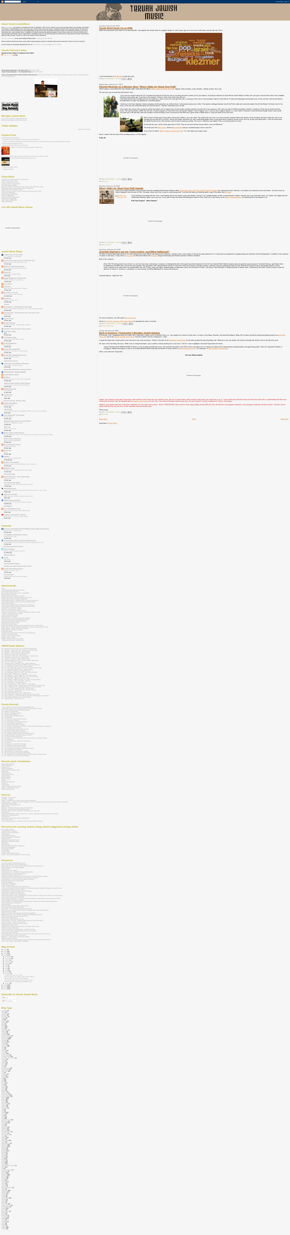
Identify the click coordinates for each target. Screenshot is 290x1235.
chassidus (4, 1038)
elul (2, 1072)
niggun (3, 1137)
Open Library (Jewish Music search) (12, 919)
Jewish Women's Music (11, 374)
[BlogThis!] (124, 79)
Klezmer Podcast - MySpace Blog (14, 401)
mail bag (4, 1128)
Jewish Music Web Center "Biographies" (13, 894)
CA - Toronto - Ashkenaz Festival (11, 713)
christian (4, 1044)
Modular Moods (6, 777)
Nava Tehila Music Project (12, 444)
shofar (3, 1196)
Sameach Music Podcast (12, 563)
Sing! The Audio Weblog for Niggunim (13, 846)
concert (3, 1053)
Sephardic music (9, 468)
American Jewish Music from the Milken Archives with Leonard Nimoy (26, 529)
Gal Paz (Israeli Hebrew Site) (10, 770)
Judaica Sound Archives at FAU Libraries (17, 383)
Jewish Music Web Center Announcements (17, 369)
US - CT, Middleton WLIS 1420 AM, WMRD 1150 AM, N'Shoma (20, 665)
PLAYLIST (35, 70)
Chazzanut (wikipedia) (8, 192)
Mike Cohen (162, 127)
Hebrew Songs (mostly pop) (10, 832)
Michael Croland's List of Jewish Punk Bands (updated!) (18, 913)
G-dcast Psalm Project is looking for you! (23, 158)
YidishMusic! (8, 506)
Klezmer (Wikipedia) (7, 195)
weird (3, 1223)
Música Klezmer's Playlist (9, 616)
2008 (5, 987)
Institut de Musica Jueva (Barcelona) (12, 880)
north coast (4, 1140)
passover (4, 1146)
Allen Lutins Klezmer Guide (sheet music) (14, 864)
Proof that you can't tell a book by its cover (15, 262)
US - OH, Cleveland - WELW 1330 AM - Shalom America (18, 690)
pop (2, 1158)
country (3, 1059)
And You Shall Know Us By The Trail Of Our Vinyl (19, 260)
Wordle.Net (118, 76)
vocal (3, 1220)
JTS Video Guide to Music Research (12, 907)
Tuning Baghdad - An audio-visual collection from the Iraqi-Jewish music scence (26, 933)
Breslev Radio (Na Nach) (9, 594)
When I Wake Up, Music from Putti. (171, 131)
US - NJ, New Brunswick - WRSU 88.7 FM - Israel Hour (18, 684)
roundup (4, 1181)
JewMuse (7, 377)
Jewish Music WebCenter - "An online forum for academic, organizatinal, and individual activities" (31, 898)
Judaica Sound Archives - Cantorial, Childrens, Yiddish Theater (20, 612)
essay (3, 1075)
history (3, 1099)
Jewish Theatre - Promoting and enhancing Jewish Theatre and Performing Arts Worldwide (29, 901)
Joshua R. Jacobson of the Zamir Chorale (119, 321)
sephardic (4, 1190)
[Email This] (122, 79)
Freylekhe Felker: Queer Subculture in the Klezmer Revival (19, 877)
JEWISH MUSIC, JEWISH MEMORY (15, 372)
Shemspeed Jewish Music (9, 925)
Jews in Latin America (141, 401)
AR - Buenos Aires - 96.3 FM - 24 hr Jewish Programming (18, 648)
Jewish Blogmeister (10, 343)
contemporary (5, 1056)
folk (106, 244)
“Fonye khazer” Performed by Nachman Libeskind (17, 502)
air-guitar (4, 1013)
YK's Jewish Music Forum (12, 509)
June (6, 966)
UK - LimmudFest (6, 717)
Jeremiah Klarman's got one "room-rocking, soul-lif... (19, 980)
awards (3, 1021)
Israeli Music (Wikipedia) (9, 198)
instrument (4, 1103)
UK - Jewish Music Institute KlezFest (12, 716)
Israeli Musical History (8, 885)
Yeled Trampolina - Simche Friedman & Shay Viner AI (18, 496)
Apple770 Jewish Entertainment (14, 266)
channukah (4, 1037)
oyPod (6, 557)
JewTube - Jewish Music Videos (11, 609)
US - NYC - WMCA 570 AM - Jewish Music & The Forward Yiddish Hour (23, 685)
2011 (5, 953)
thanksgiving (5, 1206)
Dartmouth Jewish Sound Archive (11, 875)
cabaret (3, 1031)
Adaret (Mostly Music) (8, 764)
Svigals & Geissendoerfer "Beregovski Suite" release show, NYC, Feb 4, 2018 (25, 490)
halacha (3, 1092)
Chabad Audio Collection (9, 831)
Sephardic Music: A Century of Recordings (14, 923)
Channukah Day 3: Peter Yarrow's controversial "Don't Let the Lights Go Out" (24, 156)
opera (3, 1142)
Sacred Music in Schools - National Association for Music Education (22, 920)
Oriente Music (5, 779)
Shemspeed (5, 784)
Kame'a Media (5, 776)
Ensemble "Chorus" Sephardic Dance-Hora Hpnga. (18, 470)
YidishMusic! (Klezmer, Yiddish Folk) (12, 640)
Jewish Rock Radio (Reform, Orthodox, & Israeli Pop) (17, 605)
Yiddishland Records (7, 789)
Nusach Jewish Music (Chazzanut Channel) (14, 619)
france (3, 1083)
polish (3, 1155)
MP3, (30, 70)
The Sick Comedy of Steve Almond (13, 280)
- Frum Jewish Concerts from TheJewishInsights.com (17, 707)
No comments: (119, 323)
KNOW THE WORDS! (10, 403)
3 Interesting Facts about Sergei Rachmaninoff (16, 385)
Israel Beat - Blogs (10, 331)
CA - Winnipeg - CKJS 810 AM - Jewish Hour (15, 657)
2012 (5, 951)
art (2, 1019)
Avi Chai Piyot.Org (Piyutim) (9, 591)
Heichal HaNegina (9, 323)
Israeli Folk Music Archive (9, 803)
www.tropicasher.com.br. (188, 348)
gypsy (3, 1090)
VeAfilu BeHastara (9, 405)
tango (3, 1202)
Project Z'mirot (5, 838)
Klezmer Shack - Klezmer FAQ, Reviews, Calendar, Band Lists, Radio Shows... (25, 910)
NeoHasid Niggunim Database (10, 837)
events (3, 1077)
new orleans (5, 1134)
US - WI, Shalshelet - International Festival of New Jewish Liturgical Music (24, 754)
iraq (2, 1111)
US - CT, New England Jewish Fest (12, 723)
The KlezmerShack (10, 488)
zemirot (3, 1229)
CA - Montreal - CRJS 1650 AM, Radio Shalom (15, 653)
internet (3, 1106)
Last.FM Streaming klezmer (9, 615)
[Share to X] (126, 79)
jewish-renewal (6, 1120)
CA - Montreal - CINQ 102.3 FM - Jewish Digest (15, 651)
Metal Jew (7, 427)
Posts (6, 998)
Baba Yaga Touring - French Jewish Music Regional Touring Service (22, 866)
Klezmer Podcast (9, 555)
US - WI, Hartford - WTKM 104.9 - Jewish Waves (16, 697)
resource (4, 1176)
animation (4, 1016)
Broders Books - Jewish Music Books (12, 867)
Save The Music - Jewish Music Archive (13, 922)
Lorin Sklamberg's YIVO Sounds (14, 415)
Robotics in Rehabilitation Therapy (13, 422)
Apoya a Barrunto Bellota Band (12, 440)
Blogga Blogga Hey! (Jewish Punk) (15, 278)
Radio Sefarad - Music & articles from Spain (14, 628)
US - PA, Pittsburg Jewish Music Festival (13, 745)
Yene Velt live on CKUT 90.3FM (12, 458)
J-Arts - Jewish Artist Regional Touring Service (15, 886)
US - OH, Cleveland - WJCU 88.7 (11, 691)
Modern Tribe (5, 806)
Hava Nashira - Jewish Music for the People (18, 307)
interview (4, 1108)
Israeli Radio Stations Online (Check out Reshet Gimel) (18, 602)
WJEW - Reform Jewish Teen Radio (12, 638)
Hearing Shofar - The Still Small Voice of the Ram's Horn (22, 313)
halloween (4, 1093)
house (3, 1100)
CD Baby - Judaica (7, 799)
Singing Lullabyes (8, 169)
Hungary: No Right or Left (11, 300)
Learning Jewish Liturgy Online (11, 184)
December (8, 956)
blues (3, 1025)
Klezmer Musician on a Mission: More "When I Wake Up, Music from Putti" (137, 86)
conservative (5, 1055)
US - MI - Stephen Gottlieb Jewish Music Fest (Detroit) (17, 733)
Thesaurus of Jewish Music (9, 932)
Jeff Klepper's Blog (10, 337)
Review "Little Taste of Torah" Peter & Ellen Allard (17, 379)
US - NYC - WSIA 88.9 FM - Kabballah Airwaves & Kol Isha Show (21, 687)
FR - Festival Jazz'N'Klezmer (10, 714)
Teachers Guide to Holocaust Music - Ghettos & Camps (18, 929)
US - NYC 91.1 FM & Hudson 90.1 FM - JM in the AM (17, 688)
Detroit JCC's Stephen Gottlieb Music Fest (14, 118)
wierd (3, 1224)
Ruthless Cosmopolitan (11, 462)
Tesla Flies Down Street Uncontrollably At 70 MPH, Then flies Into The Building (25, 411)
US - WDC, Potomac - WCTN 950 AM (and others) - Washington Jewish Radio (25, 695)
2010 (5, 955)
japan (3, 1117)
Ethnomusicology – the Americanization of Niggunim (17, 188)
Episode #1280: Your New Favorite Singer (15, 576)
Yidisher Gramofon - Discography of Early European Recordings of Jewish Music (26, 939)
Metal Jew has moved (10, 428)
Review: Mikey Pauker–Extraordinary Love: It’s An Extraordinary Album (23, 308)
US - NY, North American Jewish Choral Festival (16, 741)
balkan (3, 1022)
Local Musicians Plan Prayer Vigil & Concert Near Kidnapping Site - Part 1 (24, 542)
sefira (3, 1189)
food (2, 1081)
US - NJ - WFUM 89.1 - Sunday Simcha (13, 682)
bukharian (4, 1030)
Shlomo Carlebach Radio (9, 634)
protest (3, 1161)
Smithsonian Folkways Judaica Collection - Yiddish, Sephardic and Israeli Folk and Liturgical (29, 813)
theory (3, 1209)
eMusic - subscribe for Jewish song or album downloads (18, 800)
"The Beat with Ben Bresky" (44, 38)
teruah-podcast (6, 1205)
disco (3, 1065)
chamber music (6, 1036)
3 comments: (117, 78)
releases (4, 1174)
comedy (3, 1050)
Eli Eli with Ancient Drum (10, 167)
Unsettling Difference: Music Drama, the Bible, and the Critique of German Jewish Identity (28, 434)
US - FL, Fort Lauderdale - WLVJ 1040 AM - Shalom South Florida (21, 667)
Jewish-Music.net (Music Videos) (11, 607)
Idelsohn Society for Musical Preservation (17, 329)
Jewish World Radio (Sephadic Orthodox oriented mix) (18, 606)
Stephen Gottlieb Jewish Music (124, 337)
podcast (3, 1150)
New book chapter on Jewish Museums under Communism (20, 464)
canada (3, 1033)
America (4, 1015)
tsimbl (3, 1212)
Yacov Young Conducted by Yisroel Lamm (15, 268)
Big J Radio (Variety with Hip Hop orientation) (15, 593)
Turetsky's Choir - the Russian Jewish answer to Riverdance (21, 139)
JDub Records (5, 773)
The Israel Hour (9, 574)
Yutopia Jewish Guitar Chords (10, 853)
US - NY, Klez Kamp (7, 739)
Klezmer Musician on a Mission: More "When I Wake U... (20, 976)
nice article (129, 256)
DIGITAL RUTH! (8, 417)
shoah (3, 1195)
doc (2, 1066)
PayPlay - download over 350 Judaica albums (15, 809)
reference (4, 1171)
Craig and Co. (5, 767)
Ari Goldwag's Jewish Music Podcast (16, 534)
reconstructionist (6, 1170)
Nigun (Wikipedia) (7, 201)
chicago (3, 1040)
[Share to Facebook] (129, 79)
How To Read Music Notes (11, 357)
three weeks (5, 1211)
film (2, 1078)
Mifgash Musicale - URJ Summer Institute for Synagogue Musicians (22, 914)
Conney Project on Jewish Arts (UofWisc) (14, 873)
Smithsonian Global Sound (9, 815)
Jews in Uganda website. (233, 197)
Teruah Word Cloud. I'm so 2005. (116, 28)
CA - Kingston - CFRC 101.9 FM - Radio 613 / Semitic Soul (19, 650)
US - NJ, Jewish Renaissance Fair (11, 736)
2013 (5, 949)
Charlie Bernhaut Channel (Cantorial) (13, 596)
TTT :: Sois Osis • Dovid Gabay (12, 256)
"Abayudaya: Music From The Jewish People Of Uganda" (198, 190)
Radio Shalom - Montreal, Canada (12, 630)
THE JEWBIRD (8, 390)
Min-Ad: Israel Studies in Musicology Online (14, 916)
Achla (3, 588)
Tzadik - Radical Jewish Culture (11, 786)
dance (3, 1064)
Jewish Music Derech (11, 361)
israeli (3, 1114)
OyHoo (3, 780)
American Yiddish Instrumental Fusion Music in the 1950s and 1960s (22, 186)
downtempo (5, 1069)
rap (2, 1168)
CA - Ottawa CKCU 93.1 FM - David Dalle (14, 654)
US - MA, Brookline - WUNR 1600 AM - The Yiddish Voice (19, 675)
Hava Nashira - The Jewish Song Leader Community (17, 879)
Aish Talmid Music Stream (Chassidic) (13, 590)
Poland (3, 1153)
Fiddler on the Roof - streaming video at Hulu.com (16, 597)
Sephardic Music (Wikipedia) (10, 197)
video (107, 181)
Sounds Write (5, 816)
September (8, 961)
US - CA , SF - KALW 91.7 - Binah (11, 662)
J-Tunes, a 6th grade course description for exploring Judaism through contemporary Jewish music (31, 888)
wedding (4, 1221)
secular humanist (6, 1187)
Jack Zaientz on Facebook (40, 44)
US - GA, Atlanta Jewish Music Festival (13, 724)
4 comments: (117, 412)
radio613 (7, 456)
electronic (4, 1071)
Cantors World (5, 869)
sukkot (3, 1201)
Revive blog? (7, 345)
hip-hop (3, 1097)
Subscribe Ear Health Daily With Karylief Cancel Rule (18, 484)
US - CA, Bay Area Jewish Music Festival (13, 719)
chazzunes (7, 286)
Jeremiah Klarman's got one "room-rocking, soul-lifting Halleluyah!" (134, 251)
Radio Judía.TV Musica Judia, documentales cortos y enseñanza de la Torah (24, 627)
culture (3, 1062)
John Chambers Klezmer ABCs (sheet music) (15, 905)
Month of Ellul (7, 314)
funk (2, 1084)
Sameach (4, 783)
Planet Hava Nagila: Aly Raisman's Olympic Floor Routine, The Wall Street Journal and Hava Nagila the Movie (36, 141)
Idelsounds (4, 771)
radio (3, 1167)
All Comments (8, 1001)
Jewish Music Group (7, 774)
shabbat (3, 1192)
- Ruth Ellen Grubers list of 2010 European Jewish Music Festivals (21, 708)
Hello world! (7, 559)
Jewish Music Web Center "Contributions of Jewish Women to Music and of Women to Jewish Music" (32, 895)
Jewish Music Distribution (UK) (10, 805)
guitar (3, 1089)
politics (3, 1156)
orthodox (4, 1145)
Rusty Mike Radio (6, 631)
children (3, 1041)
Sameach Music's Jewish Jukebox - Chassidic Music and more (20, 811)
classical (108, 325)
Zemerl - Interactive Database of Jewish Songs (15, 854)
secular (3, 1186)
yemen (3, 1226)
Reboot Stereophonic (8, 781)
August (7, 963)
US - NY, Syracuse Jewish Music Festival (13, 744)
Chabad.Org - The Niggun (9, 870)
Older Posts (285, 419)
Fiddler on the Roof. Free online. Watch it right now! (26, 147)
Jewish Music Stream (7, 603)
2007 (5, 988)
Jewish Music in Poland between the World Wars (16, 891)
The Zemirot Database (8, 847)
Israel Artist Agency (7, 882)
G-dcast (6, 304)
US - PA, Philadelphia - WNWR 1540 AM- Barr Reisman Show (20, 694)
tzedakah (4, 1215)
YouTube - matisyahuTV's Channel (15, 514)
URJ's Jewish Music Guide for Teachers (13, 935)
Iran (2, 1109)
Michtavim (154, 256)
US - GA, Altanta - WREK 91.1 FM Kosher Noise (16, 670)
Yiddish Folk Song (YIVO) (9, 181)
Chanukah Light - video (10, 536)
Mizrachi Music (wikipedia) (9, 194)
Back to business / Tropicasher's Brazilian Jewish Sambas (129, 333)
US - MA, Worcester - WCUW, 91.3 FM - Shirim (15, 678)
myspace (4, 1133)
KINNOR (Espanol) (10, 389)
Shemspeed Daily (9, 474)
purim (3, 1164)
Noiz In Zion (7, 450)
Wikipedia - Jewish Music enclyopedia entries (15, 936)
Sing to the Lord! (130, 318)
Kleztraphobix (177, 127)
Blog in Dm (7, 272)
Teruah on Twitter (56, 44)
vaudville (4, 1217)
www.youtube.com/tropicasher (218, 348)
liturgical (4, 1127)
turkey (3, 1214)
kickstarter (4, 1121)
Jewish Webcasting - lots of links (11, 903)
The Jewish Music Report (12, 482)
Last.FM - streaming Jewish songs (11, 613)
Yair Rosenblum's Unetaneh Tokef (11, 143)
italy (2, 1115)
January (7, 983)
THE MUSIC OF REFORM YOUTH (11, 189)
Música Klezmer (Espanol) (12, 438)
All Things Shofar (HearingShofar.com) (13, 863)
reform (3, 1173)
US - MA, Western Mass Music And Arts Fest (14, 732)
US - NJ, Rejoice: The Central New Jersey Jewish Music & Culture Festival (24, 738)
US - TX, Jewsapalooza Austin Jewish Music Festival (17, 748)
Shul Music (4, 843)
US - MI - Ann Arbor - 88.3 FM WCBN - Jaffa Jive (16, 681)
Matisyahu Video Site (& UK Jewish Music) (17, 421)
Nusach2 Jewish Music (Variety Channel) (14, 621)
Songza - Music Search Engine (11, 635)
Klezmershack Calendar (8, 911)
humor (3, 1102)
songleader (4, 1198)
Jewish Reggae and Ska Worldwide (12, 900)
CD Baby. (228, 192)
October (7, 960)
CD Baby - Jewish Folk (8, 797)
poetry (3, 1152)
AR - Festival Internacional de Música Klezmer (15, 710)
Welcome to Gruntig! (10, 494)
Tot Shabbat (5, 850)
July (6, 965)
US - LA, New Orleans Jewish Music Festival (15, 729)
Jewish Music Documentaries (10, 138)
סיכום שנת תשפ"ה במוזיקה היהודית (13, 294)
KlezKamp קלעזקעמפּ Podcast (13, 546)
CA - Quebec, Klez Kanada (9, 711)
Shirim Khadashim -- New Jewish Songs (16, 476)
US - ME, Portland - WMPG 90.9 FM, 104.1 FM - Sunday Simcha (21, 679)
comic (3, 1052)
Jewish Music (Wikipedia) (9, 200)
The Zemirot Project (7, 848)
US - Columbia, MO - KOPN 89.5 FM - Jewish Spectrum (18, 663)
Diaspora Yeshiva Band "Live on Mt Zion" (15, 145)
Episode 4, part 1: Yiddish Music (12, 530)
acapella (4, 1010)
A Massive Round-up (9, 478)
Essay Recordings (7, 768)
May (6, 968)
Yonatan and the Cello (10, 446)
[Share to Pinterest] (131, 79)
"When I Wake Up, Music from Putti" (163, 89)
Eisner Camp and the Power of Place (14, 339)
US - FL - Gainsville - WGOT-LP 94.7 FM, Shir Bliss (16, 666)
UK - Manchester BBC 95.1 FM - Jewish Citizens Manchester (20, 660)
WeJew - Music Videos (8, 637)
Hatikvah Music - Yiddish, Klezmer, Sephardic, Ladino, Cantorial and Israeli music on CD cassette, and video (34, 802)
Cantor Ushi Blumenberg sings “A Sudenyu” (16, 288)
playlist (3, 1149)
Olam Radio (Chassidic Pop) (10, 622)
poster (3, 1159)
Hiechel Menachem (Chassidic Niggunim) (14, 599)
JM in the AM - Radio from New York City (13, 610)
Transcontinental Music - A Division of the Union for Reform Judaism (22, 821)
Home (194, 419)
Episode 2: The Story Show (11, 570)
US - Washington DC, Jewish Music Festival (14, 751)
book (3, 1027)
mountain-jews (6, 1131)
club (2, 1047)
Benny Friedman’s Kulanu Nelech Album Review (17, 510)
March (7, 971)
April (6, 970)
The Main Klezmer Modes (9, 185)
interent (3, 1105)
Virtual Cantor (5, 851)
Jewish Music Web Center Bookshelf (12, 897)
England (4, 1074)
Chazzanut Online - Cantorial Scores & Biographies (17, 872)
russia (3, 1183)
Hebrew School (9, 318)
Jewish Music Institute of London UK (12, 892)
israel (3, 1112)
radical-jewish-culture (8, 1165)
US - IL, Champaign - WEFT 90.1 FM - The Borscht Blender (19, 672)
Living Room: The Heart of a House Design (15, 351)
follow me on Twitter (84, 129)
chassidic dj (8, 284)
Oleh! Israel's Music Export (9, 917)
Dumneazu (7, 298)
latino (3, 1124)
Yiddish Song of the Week (12, 500)
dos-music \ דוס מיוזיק (11, 292)
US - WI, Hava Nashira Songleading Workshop (15, 752)
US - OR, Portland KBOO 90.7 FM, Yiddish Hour (16, 693)
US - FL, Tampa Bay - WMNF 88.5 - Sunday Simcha (17, 669)
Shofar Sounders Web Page (10, 928)
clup (2, 1049)
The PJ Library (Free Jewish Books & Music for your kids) (18, 931)
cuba (3, 1061)
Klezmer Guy (8, 395)
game (3, 1086)
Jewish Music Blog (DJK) (12, 349)
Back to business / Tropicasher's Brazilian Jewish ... (19, 981)
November (8, 958)
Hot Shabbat (5, 834)
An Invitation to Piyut (7, 829)
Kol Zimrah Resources (8, 835)
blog (2, 1024)
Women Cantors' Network (9, 938)
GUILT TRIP (7, 396)
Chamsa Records (6, 765)
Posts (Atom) (112, 423)
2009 (5, 985)
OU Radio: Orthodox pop (9, 624)
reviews (3, 1178)
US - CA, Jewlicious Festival (10, 720)
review (3, 1177)
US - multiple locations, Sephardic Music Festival (16, 735)
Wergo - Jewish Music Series (10, 787)
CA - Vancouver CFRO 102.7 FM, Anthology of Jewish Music (19, 656)
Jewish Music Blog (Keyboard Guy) (15, 355)
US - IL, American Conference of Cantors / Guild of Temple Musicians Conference (26, 726)
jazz (2, 1118)
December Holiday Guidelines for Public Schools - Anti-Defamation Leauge (24, 876)
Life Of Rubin (8, 409)
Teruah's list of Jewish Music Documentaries (15, 179)
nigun (3, 1139)
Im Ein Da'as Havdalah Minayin (12, 274)
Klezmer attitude (9, 549)
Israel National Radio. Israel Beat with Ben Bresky (20, 540)
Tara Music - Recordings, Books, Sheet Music (15, 818)
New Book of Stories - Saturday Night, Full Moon (17, 324)
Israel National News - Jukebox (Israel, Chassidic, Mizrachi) (19, 600)
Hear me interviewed (7, 38)
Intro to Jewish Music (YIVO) (10, 182)
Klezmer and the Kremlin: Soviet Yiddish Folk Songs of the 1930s (21, 191)
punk (3, 1162)
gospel (3, 1087)
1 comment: (118, 179)
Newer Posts (103, 419)
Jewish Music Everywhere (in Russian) (16, 363)
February (7, 973)
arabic (3, 1018)
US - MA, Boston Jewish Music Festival (13, 730)
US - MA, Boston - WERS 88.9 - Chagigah (14, 673)
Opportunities (5, 1143)
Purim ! (6, 452)
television (4, 1204)
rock (2, 1180)
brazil (103, 414)
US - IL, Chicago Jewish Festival (11, 727)
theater (3, 1208)
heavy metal (5, 1094)
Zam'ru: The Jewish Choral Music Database (14, 941)
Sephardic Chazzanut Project (10, 840)
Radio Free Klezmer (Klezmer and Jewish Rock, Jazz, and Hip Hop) (22, 625)
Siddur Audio (5, 844)
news (3, 1136)
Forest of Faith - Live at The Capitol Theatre (16, 516)
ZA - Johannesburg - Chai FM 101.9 (12, 698)
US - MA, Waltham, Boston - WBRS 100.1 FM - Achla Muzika (19, 676)
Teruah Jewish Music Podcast (13, 568)
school (3, 1184)
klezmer (3, 1122)
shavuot (3, 1193)
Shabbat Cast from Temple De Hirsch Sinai (17, 566)
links (2, 1125)
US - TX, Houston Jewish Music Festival (13, 747)
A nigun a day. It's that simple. (13, 254)
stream (3, 1199)
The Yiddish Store (6, 819)
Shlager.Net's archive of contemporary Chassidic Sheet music (20, 926)
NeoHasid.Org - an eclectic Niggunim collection (16, 618)
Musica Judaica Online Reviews (14, 433)
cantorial (4, 1034)
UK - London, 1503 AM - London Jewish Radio (15, 659)
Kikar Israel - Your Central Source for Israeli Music (16, 908)
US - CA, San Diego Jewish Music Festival (14, 722)
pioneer (3, 1148)
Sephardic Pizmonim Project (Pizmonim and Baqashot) (18, 633)
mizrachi (4, 1130)
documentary (5, 1068)
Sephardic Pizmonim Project (10, 841)
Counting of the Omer (8, 1058)
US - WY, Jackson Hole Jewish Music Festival (15, 755)
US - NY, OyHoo (6, 742)
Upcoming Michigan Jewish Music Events (14, 120)
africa (103, 181)
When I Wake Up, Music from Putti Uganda (121, 188)
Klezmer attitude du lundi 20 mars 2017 (14, 551)
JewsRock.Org (5, 904)
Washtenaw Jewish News (177, 340)
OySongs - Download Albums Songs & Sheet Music (17, 808)
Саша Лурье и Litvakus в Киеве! (13, 365)
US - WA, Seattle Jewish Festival (11, 750)
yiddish (3, 1227)
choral (103, 325)
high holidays (5, 1096)
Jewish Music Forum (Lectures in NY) (12, 889)
